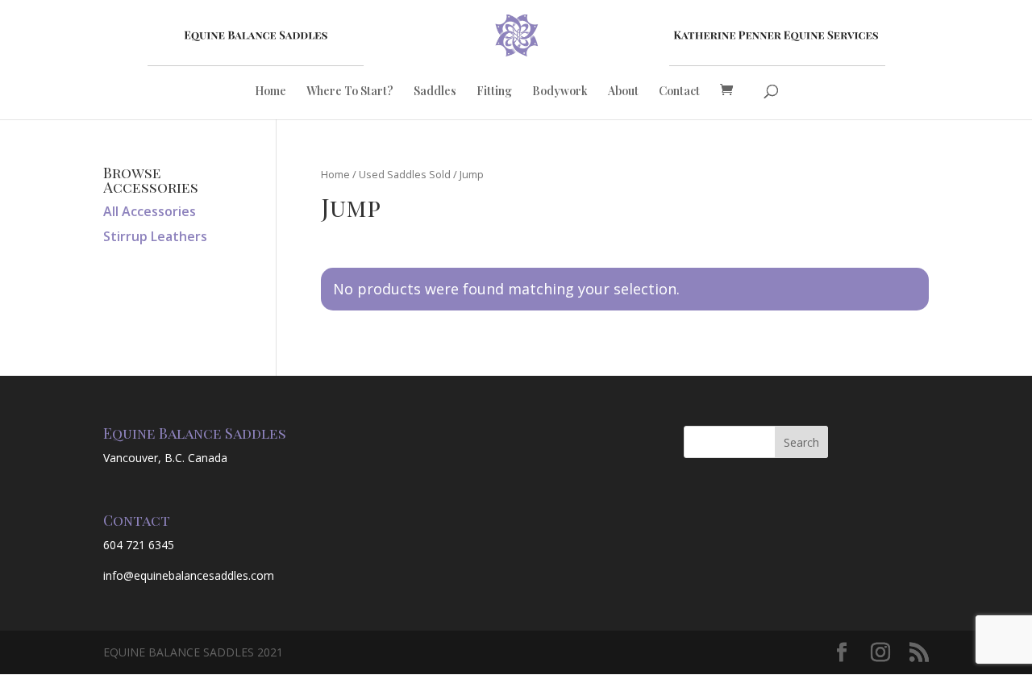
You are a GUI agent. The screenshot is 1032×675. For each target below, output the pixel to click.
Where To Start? (349, 91)
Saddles (435, 91)
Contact (679, 91)
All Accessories (149, 211)
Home (270, 91)
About (623, 91)
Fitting (494, 91)
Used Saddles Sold (405, 174)
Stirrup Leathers (155, 236)
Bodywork (560, 91)
